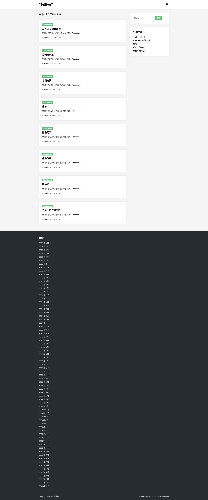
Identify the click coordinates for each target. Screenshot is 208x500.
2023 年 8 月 (44, 340)
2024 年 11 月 (44, 299)
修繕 (135, 44)
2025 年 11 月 (44, 267)
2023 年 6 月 (44, 347)
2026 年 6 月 (44, 247)
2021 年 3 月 (44, 434)
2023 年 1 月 (44, 365)
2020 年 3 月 (44, 476)
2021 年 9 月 (44, 417)
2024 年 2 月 (44, 319)
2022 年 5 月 (44, 392)
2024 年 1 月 (44, 323)
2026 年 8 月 (44, 243)
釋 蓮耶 (46, 38)
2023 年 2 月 (44, 361)
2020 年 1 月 (44, 483)
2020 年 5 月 (44, 469)
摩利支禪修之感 (139, 51)
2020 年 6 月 (44, 465)
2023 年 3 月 (44, 358)
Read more (76, 33)
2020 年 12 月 (44, 444)
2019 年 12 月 (44, 486)
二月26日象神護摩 (51, 28)
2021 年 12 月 (44, 410)
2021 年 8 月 (44, 420)
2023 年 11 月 (44, 330)
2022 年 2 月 (44, 403)
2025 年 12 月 (44, 264)
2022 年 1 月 (44, 406)
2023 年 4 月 (44, 354)
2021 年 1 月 (43, 441)
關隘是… (46, 184)
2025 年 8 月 (44, 274)
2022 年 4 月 (44, 396)
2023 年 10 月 (44, 333)
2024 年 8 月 (44, 306)
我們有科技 (48, 54)
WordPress (153, 496)
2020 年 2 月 (44, 479)
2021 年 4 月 (44, 431)
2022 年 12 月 (44, 368)
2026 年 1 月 (44, 260)
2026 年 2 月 (44, 257)
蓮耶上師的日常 (47, 50)
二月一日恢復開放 (51, 210)
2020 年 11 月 (44, 448)
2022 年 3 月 (44, 399)
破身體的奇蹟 (138, 47)
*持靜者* (46, 4)
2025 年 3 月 (44, 285)
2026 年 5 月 (44, 250)
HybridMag (164, 496)
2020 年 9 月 (44, 455)
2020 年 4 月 (44, 472)
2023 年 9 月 (44, 337)
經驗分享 (46, 158)
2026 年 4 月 (44, 253)
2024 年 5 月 (44, 313)
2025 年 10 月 (44, 271)
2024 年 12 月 (44, 295)
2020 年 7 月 (44, 462)
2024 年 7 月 (44, 309)
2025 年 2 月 (44, 288)
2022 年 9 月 (44, 378)
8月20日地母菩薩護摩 (141, 40)
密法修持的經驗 (47, 128)
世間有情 (46, 80)
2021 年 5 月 (44, 427)
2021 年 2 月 (44, 438)
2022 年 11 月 (44, 372)
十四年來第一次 (139, 37)
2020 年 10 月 (44, 451)
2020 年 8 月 (44, 458)
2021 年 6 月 (44, 424)
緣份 (44, 106)
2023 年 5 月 (44, 351)
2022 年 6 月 (44, 389)
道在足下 (46, 132)
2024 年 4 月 (44, 316)
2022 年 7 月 (44, 385)
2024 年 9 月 (44, 302)
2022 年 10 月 (44, 375)
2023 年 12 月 (44, 326)
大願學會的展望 (47, 24)
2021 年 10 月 (44, 413)
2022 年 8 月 (44, 382)
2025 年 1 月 (44, 292)
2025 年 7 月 (44, 278)
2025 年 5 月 (44, 281)
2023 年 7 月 (44, 344)
